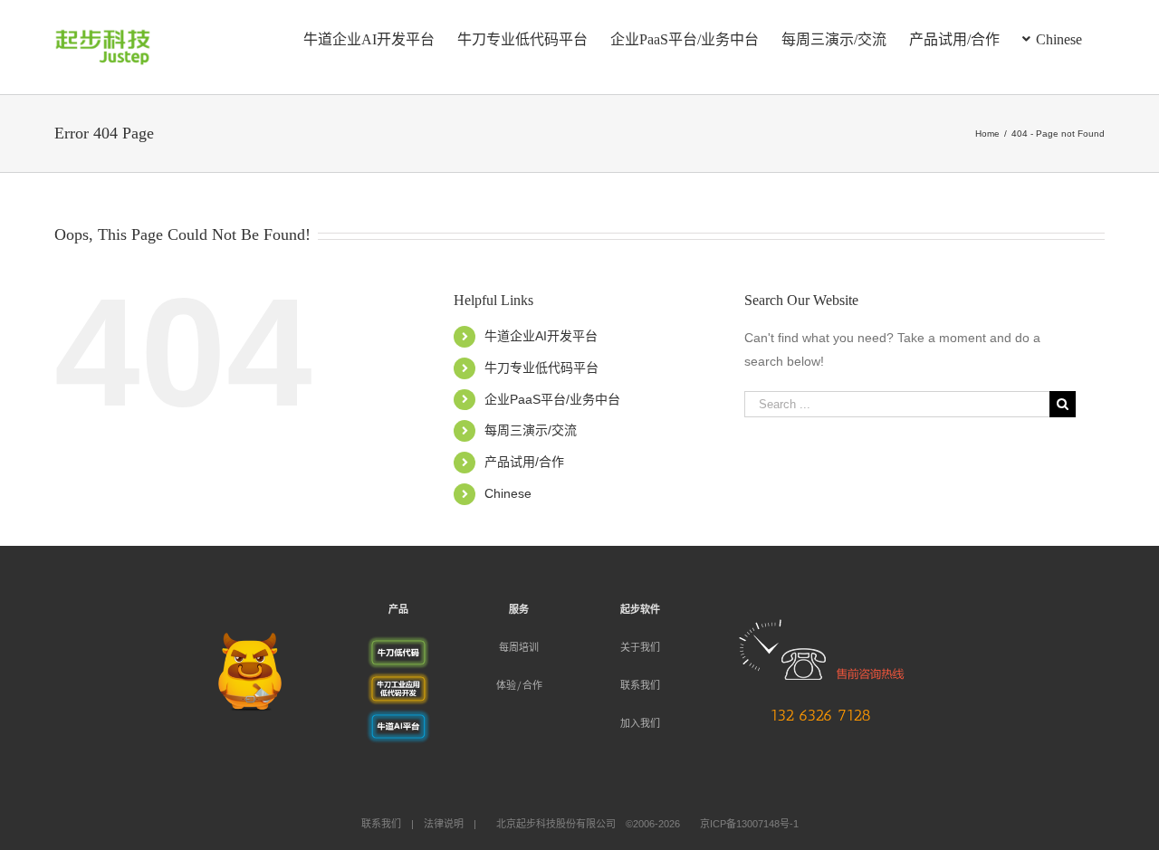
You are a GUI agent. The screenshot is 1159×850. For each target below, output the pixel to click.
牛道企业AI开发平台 (541, 336)
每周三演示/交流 (530, 430)
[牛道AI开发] (398, 719)
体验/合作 (519, 686)
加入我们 (640, 724)
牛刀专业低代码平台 (541, 367)
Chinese (508, 493)
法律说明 (444, 823)
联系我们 (640, 686)
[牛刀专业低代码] (398, 646)
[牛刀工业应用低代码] (398, 682)
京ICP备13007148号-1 (749, 823)
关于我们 (640, 648)
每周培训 (519, 648)
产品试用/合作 (524, 461)
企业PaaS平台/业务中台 (552, 399)
